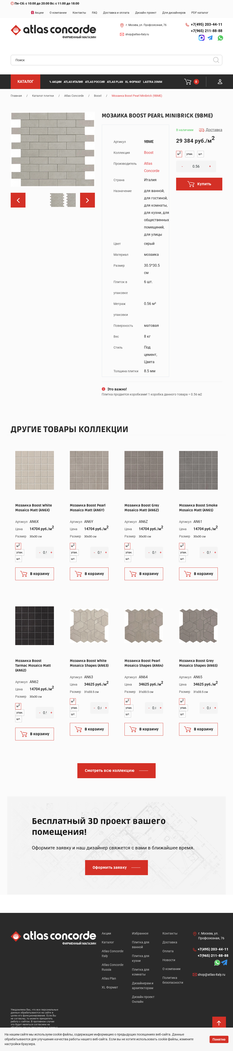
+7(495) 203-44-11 (206, 24)
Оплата (168, 951)
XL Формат (110, 987)
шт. (200, 154)
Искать (217, 61)
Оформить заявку (110, 867)
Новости (168, 960)
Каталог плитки (43, 95)
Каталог (108, 942)
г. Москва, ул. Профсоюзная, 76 (146, 25)
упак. (189, 154)
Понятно (219, 1039)
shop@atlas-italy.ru (137, 34)
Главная (16, 95)
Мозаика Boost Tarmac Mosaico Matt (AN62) (33, 665)
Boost (97, 95)
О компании (171, 969)
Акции (106, 933)
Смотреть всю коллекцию (109, 770)
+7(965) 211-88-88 (206, 31)
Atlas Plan (109, 978)
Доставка (169, 942)
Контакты (169, 933)
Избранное (140, 933)
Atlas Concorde (74, 95)
